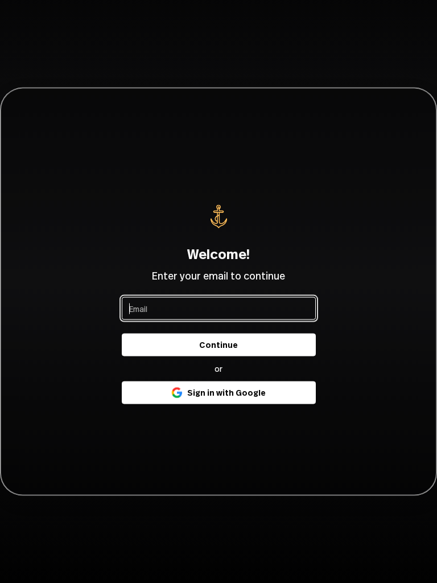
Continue (218, 344)
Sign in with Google (226, 392)
